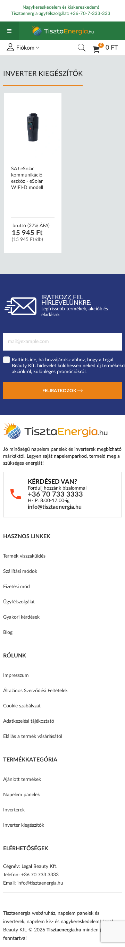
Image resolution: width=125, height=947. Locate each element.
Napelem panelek (21, 794)
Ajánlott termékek (22, 779)
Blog (7, 632)
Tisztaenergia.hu (64, 930)
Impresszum (16, 675)
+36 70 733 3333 (55, 494)
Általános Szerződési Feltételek (35, 690)
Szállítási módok (20, 571)
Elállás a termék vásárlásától (32, 736)
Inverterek (14, 810)
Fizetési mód (16, 586)
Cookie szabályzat (22, 706)
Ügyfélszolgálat (19, 602)
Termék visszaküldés (24, 556)
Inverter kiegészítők (23, 825)
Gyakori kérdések (21, 617)
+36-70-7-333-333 (90, 13)
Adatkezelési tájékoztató (28, 721)
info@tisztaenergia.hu (55, 507)
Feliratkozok (59, 391)
